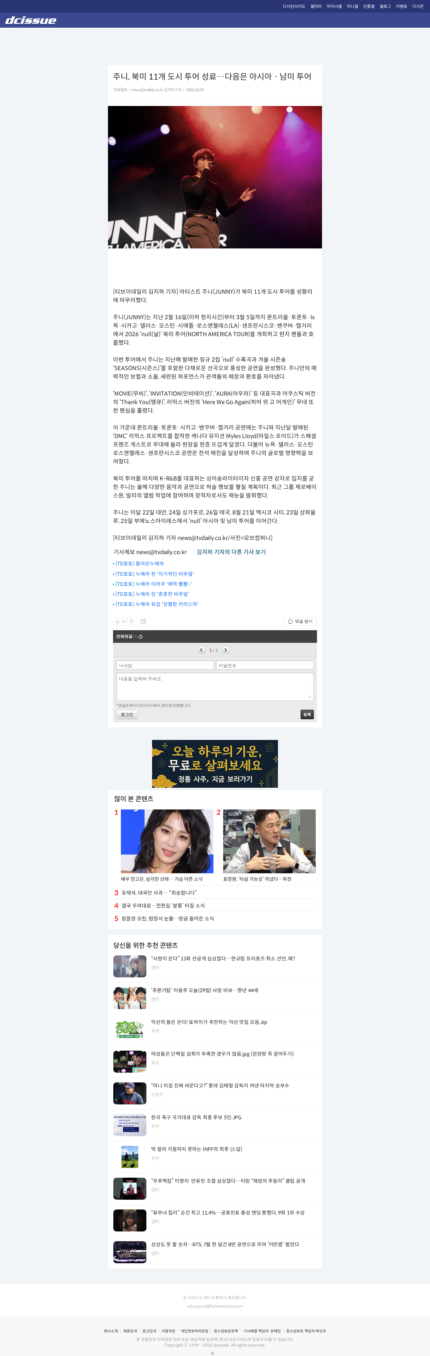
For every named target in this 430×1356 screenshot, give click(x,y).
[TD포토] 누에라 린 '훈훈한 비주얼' (152, 594)
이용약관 (168, 1331)
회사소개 (111, 1331)
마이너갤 (334, 6)
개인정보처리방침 (194, 1331)
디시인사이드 (294, 6)
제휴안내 (130, 1331)
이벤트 (401, 6)
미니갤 (352, 6)
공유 (143, 621)
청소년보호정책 (226, 1331)
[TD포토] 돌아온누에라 (140, 564)
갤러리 (316, 6)
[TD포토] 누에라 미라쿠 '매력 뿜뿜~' (154, 584)
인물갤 (369, 6)
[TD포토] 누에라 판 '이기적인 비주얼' (155, 574)
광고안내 (149, 1331)
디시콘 (418, 6)
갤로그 (385, 6)
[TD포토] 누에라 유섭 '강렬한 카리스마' (157, 604)
